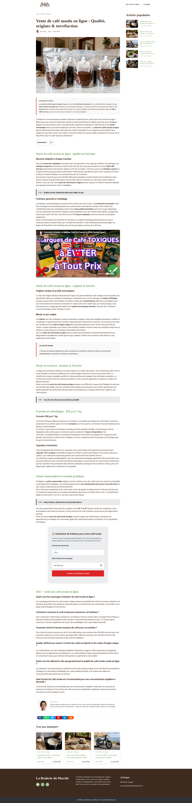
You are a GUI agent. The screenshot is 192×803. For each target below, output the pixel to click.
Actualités (146, 4)
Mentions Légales (126, 782)
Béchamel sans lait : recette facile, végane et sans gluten (147, 23)
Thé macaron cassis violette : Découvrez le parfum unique (146, 53)
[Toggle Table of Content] (50, 142)
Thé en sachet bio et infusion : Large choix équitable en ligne (146, 33)
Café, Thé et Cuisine (132, 4)
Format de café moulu (60, 546)
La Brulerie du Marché (52, 778)
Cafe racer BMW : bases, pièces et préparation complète (147, 43)
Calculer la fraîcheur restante (78, 573)
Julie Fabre (43, 31)
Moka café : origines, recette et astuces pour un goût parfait (147, 63)
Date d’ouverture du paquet (62, 558)
